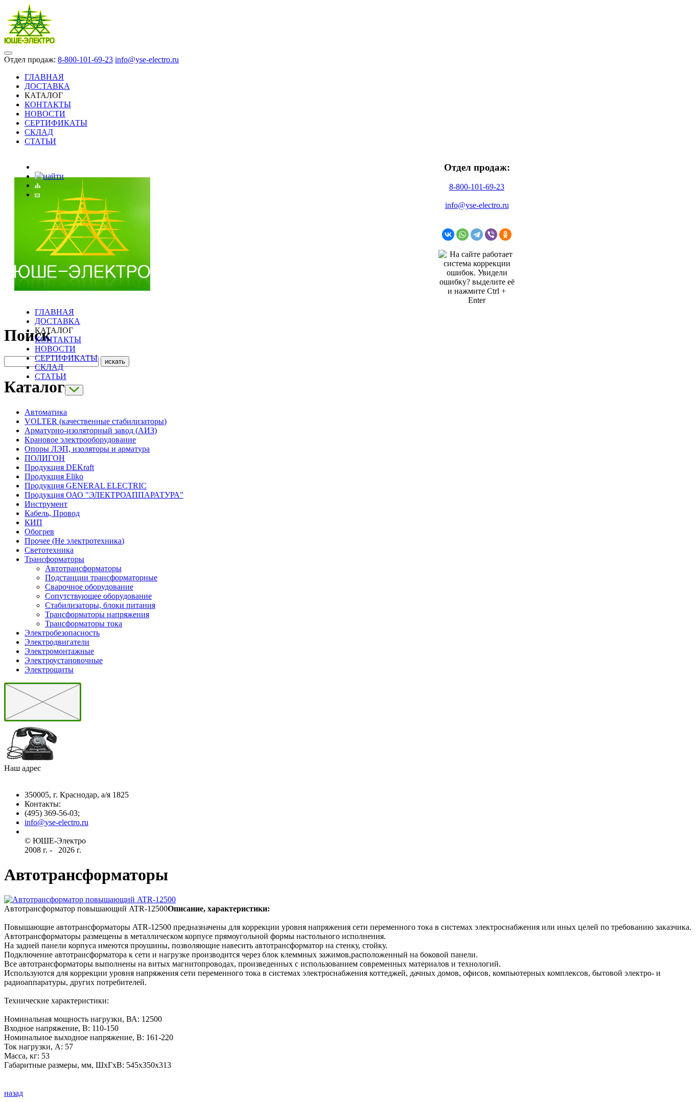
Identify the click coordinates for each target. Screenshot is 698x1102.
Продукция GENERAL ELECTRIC (86, 485)
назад (13, 1093)
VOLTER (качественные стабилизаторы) (96, 421)
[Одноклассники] (505, 234)
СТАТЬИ (40, 141)
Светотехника (49, 550)
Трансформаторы (54, 559)
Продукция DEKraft (59, 467)
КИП (33, 522)
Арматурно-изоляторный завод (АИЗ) (91, 430)
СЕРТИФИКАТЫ (56, 123)
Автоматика (46, 412)
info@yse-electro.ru (147, 59)
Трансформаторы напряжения (97, 614)
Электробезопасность (62, 632)
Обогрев (39, 531)
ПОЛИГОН (45, 458)
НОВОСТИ (45, 113)
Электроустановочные (64, 660)
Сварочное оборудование (89, 586)
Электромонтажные (59, 651)
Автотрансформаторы (83, 568)
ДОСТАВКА (47, 86)
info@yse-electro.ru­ (56, 822)
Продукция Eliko (54, 476)
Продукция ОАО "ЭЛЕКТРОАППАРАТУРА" (104, 494)
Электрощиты (49, 669)
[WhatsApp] (462, 234)
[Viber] (491, 234)
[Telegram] (477, 234)
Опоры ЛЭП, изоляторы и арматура (87, 448)
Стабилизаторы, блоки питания (100, 605)
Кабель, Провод (52, 513)
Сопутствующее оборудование (98, 596)
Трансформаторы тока (83, 623)
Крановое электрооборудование (80, 439)
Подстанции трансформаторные (101, 577)
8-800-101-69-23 (85, 59)
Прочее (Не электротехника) (74, 540)
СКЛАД (39, 132)
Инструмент (46, 504)
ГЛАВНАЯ (44, 77)
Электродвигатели (57, 642)
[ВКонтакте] (448, 234)
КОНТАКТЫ (48, 104)
